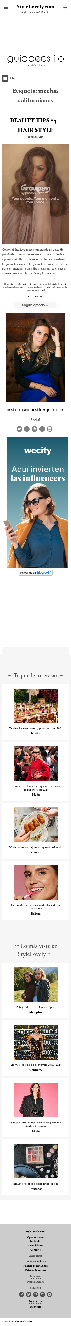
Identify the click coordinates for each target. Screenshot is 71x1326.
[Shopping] (36, 1000)
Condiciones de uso (35, 1261)
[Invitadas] (36, 1177)
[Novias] (36, 722)
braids (18, 284)
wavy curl (40, 290)
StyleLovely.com (35, 7)
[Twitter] (19, 429)
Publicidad (35, 1241)
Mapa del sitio (35, 1245)
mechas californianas (13, 287)
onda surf (38, 287)
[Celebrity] (36, 1058)
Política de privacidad (35, 1266)
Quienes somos (35, 1237)
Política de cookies (35, 1270)
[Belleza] (36, 898)
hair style (52, 284)
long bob (62, 284)
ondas (47, 287)
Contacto (35, 1250)
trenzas (30, 290)
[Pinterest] (34, 429)
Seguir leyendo (34, 305)
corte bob (26, 284)
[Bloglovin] (42, 429)
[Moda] (36, 779)
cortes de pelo (40, 284)
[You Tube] (49, 1294)
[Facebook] (27, 429)
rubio (64, 287)
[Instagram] (49, 429)
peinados (56, 287)
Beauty (10, 284)
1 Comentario (35, 296)
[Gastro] (36, 841)
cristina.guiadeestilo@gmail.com (35, 409)
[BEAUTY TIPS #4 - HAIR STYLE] (35, 194)
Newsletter (35, 1301)
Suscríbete (35, 1307)
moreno (29, 287)
